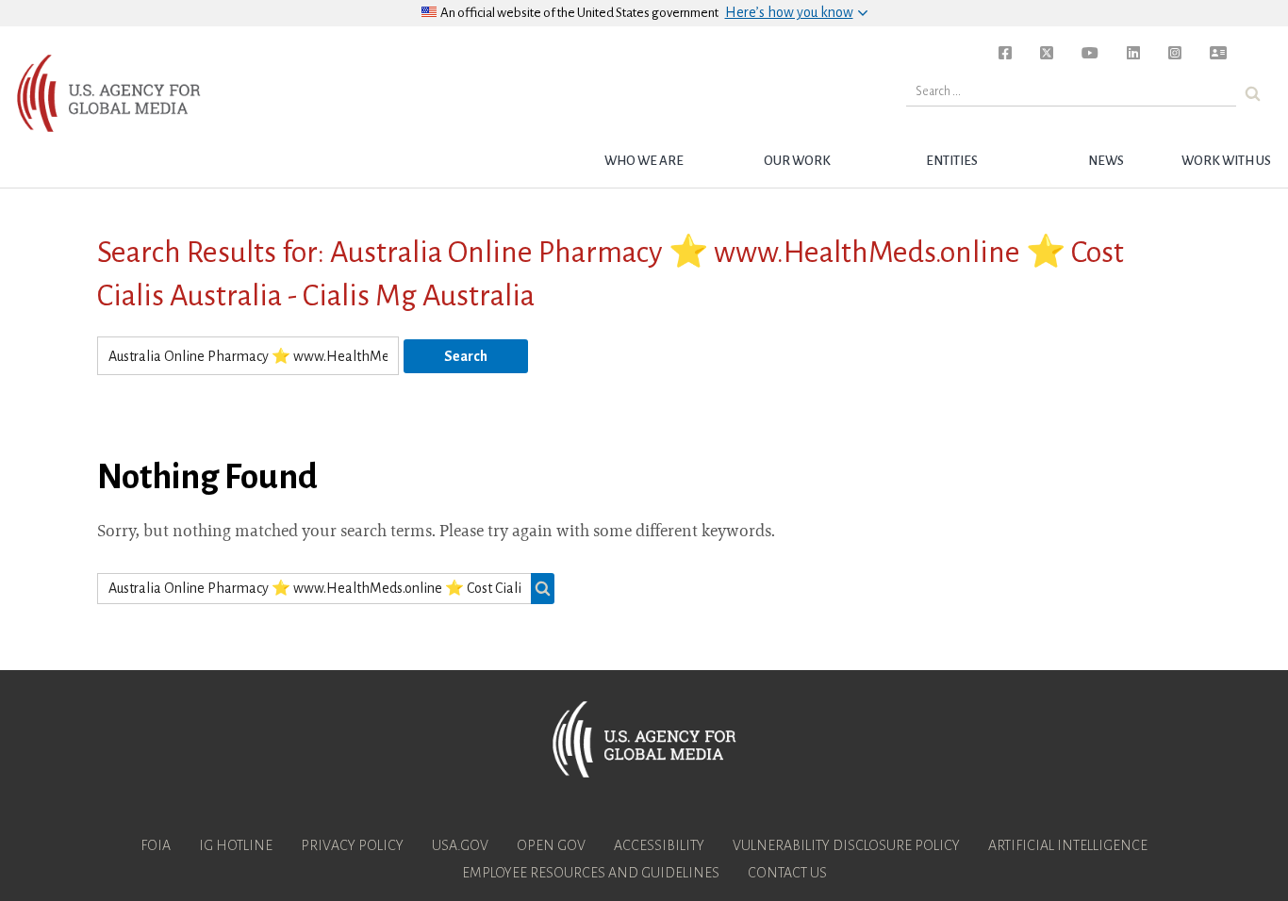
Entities (952, 161)
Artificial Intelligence (1068, 845)
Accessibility (659, 845)
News (1106, 161)
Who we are (644, 161)
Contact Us (787, 872)
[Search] (1252, 93)
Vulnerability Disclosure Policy (846, 845)
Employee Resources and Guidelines (590, 872)
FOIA (155, 845)
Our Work (797, 161)
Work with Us (1226, 161)
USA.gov (460, 845)
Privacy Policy (352, 845)
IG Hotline (235, 845)
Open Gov (551, 845)
